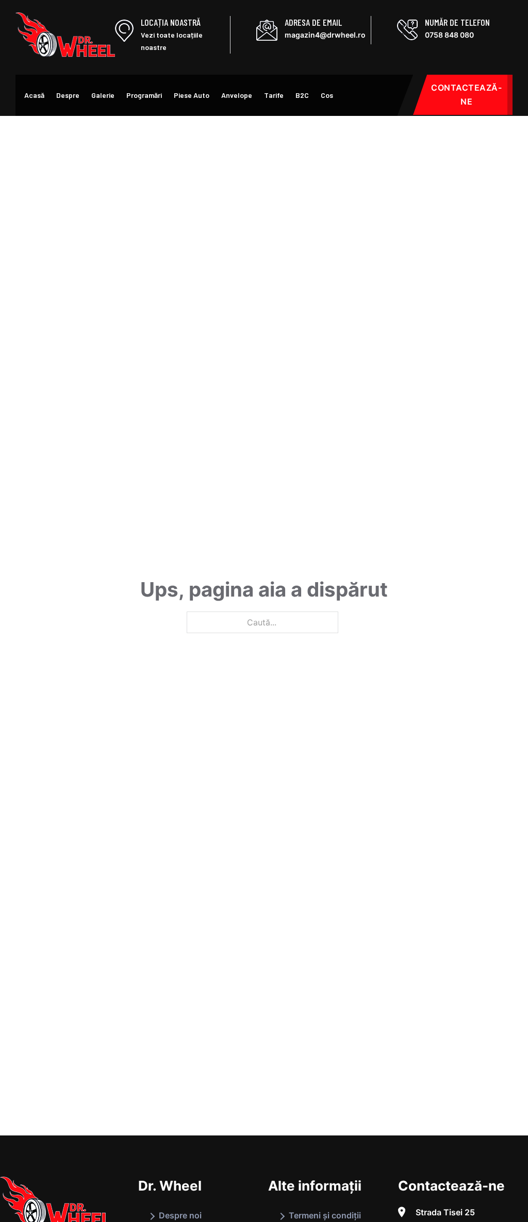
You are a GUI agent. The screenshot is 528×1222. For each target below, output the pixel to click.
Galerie (102, 95)
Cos (327, 95)
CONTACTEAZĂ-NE (466, 94)
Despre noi (180, 1215)
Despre (67, 95)
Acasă (34, 95)
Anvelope (236, 95)
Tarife (274, 95)
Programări (144, 95)
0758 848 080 (449, 34)
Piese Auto (191, 95)
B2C (302, 95)
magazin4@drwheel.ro (325, 34)
